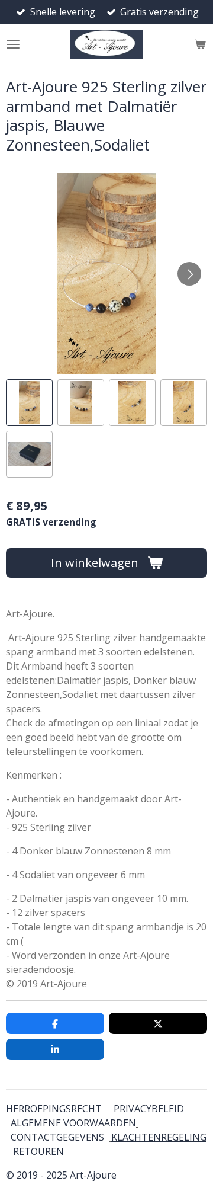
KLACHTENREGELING (158, 1137)
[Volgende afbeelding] (189, 274)
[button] (29, 402)
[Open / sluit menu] (13, 44)
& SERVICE (62, 1151)
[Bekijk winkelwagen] (200, 44)
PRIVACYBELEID (149, 1108)
